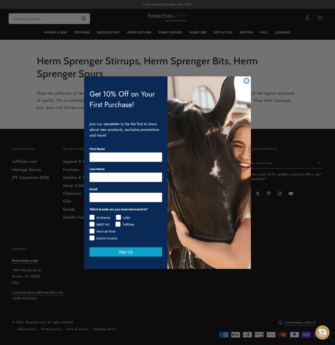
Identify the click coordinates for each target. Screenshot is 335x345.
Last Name (97, 169)
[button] (322, 332)
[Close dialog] (246, 80)
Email (93, 189)
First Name (97, 149)
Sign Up (126, 252)
